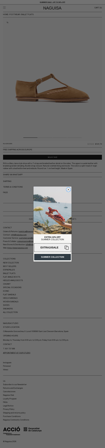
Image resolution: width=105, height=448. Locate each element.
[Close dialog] (68, 189)
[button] (52, 247)
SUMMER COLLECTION (52, 257)
